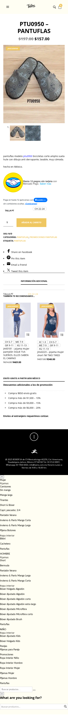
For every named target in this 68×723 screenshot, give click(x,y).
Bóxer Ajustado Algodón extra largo (18, 604)
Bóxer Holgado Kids (10, 641)
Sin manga (5, 490)
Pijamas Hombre (8, 678)
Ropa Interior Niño (9, 658)
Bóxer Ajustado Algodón (12, 594)
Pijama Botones (8, 530)
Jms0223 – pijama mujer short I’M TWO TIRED (50, 353)
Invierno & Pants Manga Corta (15, 520)
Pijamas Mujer (7, 673)
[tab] (34, 281)
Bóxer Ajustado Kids (10, 636)
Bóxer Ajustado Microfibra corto (16, 614)
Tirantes (4, 500)
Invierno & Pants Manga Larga (15, 525)
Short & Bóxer (7, 505)
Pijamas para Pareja (9, 650)
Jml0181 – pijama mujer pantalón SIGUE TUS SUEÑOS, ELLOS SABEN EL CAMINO (16, 353)
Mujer (3, 480)
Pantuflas (4, 549)
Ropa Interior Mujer (10, 668)
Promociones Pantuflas (43, 237)
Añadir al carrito (31, 222)
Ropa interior (7, 585)
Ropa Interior (7, 535)
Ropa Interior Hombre (11, 663)
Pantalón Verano (8, 515)
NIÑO (3, 629)
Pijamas (4, 483)
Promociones (6, 654)
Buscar (65, 706)
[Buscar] (34, 690)
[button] (8, 7)
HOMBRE (5, 554)
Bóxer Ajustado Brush (11, 619)
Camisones (5, 487)
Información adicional (34, 281)
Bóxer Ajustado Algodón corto (15, 599)
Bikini (2, 539)
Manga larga (6, 495)
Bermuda (4, 565)
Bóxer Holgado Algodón (12, 589)
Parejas (3, 646)
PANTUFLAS (23, 237)
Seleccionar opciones (28, 335)
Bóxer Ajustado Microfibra (13, 609)
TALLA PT (9, 210)
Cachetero (5, 544)
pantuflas (20, 240)
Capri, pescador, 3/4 (10, 510)
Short (3, 560)
